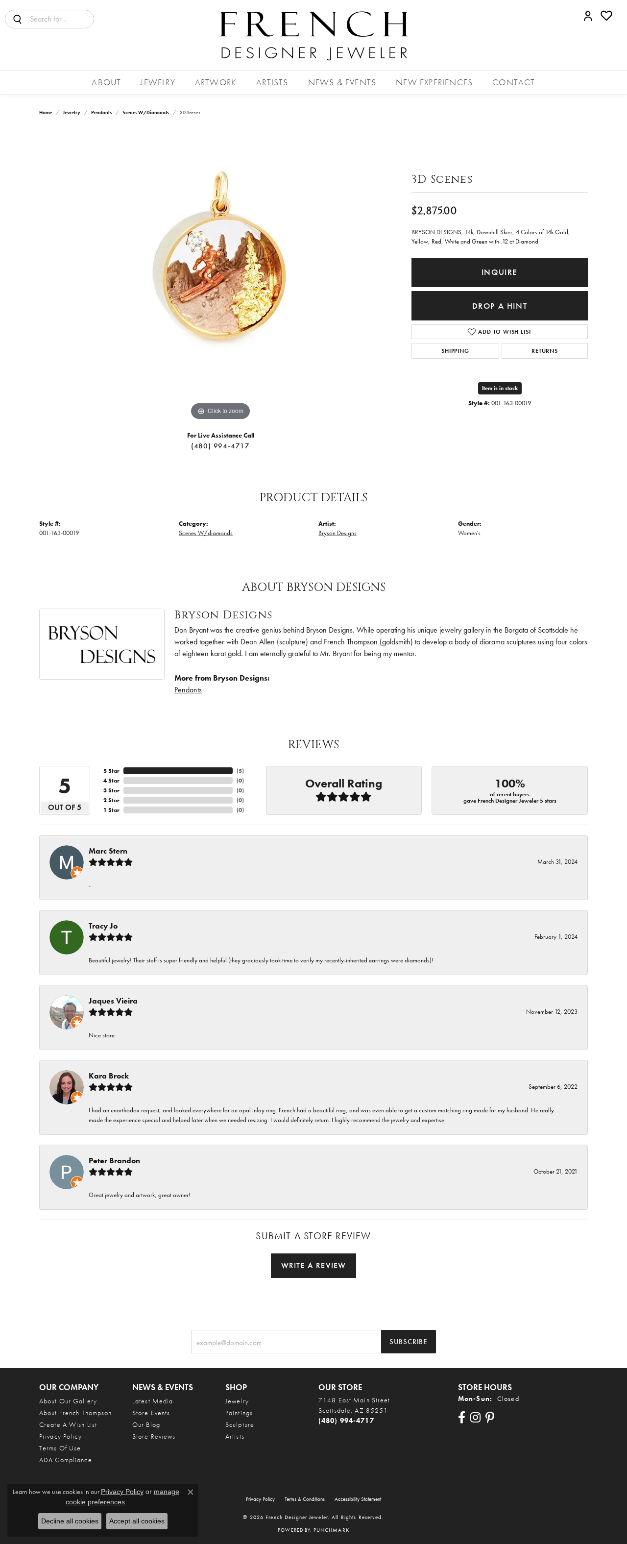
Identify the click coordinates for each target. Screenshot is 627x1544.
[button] (588, 16)
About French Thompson (75, 1412)
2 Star (111, 800)
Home (45, 112)
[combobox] (62, 19)
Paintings (239, 1412)
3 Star (111, 790)
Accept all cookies (137, 1521)
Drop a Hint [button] (500, 306)
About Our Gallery (68, 1401)
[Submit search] (17, 19)
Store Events (151, 1412)
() (240, 771)
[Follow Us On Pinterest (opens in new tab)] (489, 1417)
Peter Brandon (114, 1160)
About (106, 82)
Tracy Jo (103, 926)
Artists (272, 82)
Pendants (101, 112)
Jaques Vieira (113, 1001)
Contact (513, 82)
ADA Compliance (65, 1459)
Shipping (455, 351)
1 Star (111, 810)
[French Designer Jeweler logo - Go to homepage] (313, 35)
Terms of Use (60, 1448)
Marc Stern (108, 851)
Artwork (216, 82)
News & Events (342, 82)
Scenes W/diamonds (145, 112)
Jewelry (158, 82)
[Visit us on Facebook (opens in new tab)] (461, 1417)
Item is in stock (500, 388)
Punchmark (331, 1529)
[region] (220, 276)
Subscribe (408, 1342)
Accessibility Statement (358, 1498)
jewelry (71, 112)
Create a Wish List (68, 1424)
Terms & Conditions (305, 1498)
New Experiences (434, 82)
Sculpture (239, 1424)
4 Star (111, 780)
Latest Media (152, 1401)
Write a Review (313, 1265)
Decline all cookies (69, 1521)
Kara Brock (109, 1076)
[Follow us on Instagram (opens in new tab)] (475, 1417)
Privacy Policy (60, 1436)
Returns (544, 351)
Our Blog (146, 1424)
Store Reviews (154, 1436)
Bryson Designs (337, 533)
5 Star (111, 771)
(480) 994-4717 (220, 446)
